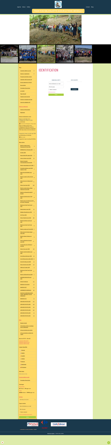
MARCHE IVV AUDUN (27, 294)
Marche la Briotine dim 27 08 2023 (27, 207)
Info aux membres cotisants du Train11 (26, 343)
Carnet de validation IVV (25, 112)
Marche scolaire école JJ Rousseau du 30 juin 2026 (27, 156)
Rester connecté (53, 99)
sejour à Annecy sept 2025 (27, 168)
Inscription (74, 99)
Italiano (23, 368)
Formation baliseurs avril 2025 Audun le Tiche (27, 178)
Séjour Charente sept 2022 (27, 227)
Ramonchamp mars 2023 (27, 219)
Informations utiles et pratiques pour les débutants (26, 336)
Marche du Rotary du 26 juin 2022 (27, 231)
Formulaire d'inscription (25, 98)
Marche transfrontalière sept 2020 (27, 262)
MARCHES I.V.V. (27, 308)
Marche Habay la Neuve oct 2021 (27, 246)
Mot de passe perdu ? (51, 101)
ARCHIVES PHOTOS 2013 (27, 322)
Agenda (19, 7)
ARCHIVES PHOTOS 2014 (27, 320)
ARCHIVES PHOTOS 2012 (27, 325)
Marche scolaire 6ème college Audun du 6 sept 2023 (27, 198)
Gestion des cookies (60, 443)
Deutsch (23, 371)
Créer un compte (22, 424)
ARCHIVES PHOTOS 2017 (27, 311)
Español (23, 365)
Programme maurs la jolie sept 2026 (27, 143)
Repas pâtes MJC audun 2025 (27, 165)
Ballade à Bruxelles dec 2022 (27, 222)
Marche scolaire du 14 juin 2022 (27, 239)
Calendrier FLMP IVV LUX (24, 352)
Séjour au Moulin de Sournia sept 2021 (27, 251)
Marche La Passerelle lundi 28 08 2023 (27, 203)
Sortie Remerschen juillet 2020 (27, 268)
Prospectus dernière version (26, 86)
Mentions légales (50, 443)
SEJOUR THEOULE (27, 291)
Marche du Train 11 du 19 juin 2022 (27, 235)
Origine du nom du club (25, 106)
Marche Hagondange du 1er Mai (27, 175)
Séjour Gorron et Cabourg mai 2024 (27, 191)
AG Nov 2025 (27, 162)
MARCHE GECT (27, 297)
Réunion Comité (23, 333)
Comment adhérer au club (25, 80)
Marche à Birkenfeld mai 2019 (27, 284)
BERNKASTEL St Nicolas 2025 (27, 159)
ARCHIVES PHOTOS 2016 (27, 314)
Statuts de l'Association (25, 119)
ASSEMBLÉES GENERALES (27, 300)
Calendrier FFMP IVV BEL (24, 353)
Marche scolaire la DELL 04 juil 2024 (27, 187)
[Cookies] (2, 442)
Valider (56, 104)
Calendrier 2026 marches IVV (26, 89)
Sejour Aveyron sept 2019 (27, 274)
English (23, 362)
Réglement (22, 122)
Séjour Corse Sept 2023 (27, 195)
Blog (92, 7)
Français (23, 360)
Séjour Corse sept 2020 (27, 258)
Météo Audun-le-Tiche (23, 383)
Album (23, 7)
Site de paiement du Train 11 (26, 92)
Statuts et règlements (24, 83)
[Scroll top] (108, 442)
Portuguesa (23, 377)
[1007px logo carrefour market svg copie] (44, 434)
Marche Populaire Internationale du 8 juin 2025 (27, 171)
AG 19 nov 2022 (27, 224)
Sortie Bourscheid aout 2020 (27, 266)
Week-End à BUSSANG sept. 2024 (27, 183)
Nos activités (23, 95)
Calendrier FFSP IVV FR (23, 350)
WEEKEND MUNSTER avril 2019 (27, 288)
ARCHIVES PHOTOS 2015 (27, 317)
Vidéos (28, 7)
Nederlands (23, 374)
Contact (88, 7)
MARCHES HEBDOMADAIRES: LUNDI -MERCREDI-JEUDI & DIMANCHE (27, 304)
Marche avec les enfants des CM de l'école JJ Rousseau (27, 211)
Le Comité (22, 100)
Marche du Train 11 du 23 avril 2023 (27, 215)
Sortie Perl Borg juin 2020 (27, 271)
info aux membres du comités (26, 340)
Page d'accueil (23, 103)
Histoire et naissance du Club (26, 109)
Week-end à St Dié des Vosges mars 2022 (27, 242)
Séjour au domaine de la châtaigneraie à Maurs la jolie (25, 129)
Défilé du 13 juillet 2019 (27, 277)
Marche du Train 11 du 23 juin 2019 (27, 281)
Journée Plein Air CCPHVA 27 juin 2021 (27, 255)
